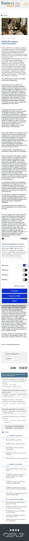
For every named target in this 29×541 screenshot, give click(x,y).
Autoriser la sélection (14, 296)
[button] (4, 15)
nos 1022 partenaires (12, 246)
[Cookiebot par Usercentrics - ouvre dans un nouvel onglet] (20, 239)
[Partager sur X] (23, 368)
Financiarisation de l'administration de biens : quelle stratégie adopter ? (16, 494)
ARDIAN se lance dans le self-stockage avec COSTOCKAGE (15, 520)
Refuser (14, 301)
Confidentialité (9, 536)
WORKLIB (8, 359)
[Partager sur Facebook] (20, 368)
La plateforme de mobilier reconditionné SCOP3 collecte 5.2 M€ (15, 516)
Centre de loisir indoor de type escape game (16, 458)
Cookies (22, 535)
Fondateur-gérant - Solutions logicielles (15, 444)
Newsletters (19, 536)
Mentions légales (12, 535)
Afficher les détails (19, 286)
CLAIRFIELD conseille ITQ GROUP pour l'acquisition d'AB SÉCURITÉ (15, 482)
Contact (21, 533)
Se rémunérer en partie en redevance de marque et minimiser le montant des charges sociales (15, 476)
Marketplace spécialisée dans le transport (13, 409)
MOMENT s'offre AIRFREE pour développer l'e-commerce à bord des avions (16, 507)
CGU (4, 535)
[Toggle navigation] (25, 4)
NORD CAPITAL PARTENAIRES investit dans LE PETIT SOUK (15, 503)
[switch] (25, 270)
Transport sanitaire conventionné (14, 440)
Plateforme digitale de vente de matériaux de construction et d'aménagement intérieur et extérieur (14, 381)
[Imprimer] (11, 368)
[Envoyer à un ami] (14, 368)
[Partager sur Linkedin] (26, 368)
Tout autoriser (14, 290)
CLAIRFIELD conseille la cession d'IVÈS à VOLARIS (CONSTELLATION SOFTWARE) (16, 488)
